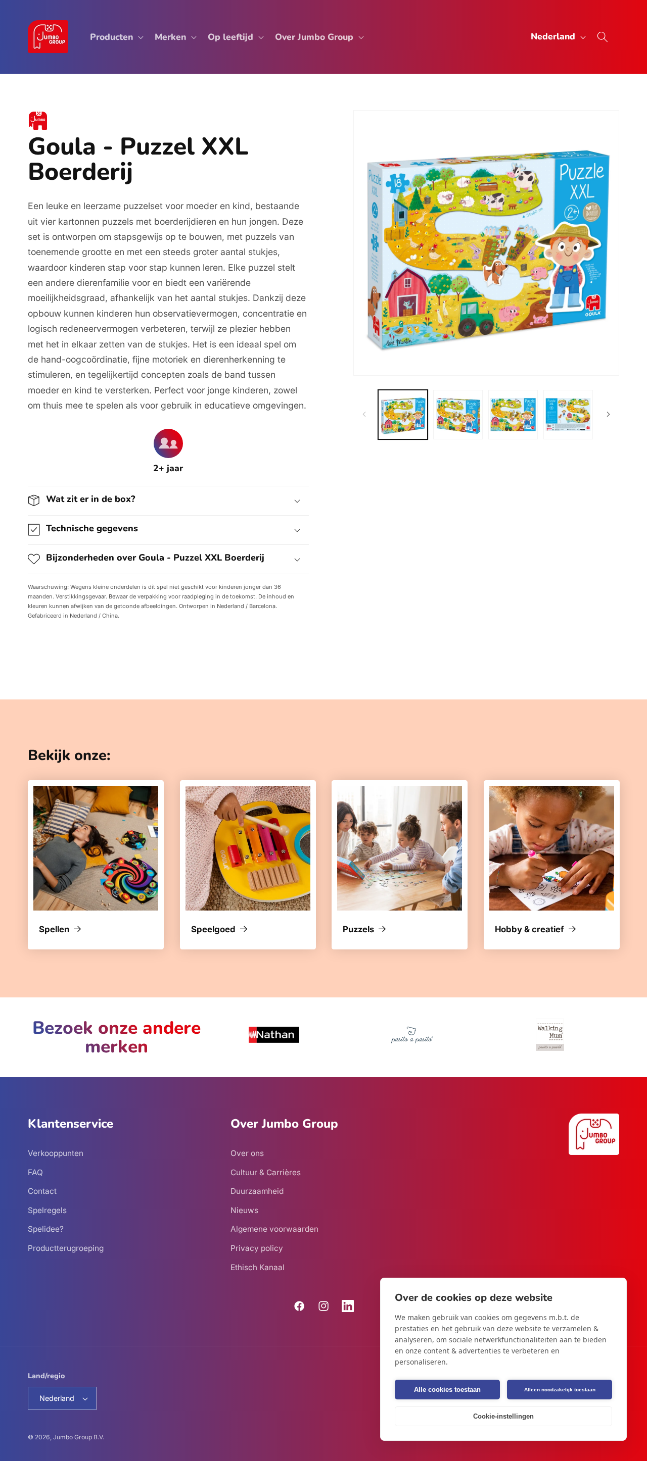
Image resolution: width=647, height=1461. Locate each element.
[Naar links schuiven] (364, 415)
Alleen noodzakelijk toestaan (559, 1389)
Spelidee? (46, 1229)
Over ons (247, 1153)
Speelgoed (213, 929)
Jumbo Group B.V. (78, 1437)
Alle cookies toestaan (447, 1389)
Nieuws (244, 1210)
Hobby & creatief (529, 929)
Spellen (54, 929)
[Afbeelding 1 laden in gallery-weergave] (403, 414)
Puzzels (358, 929)
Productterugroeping (66, 1248)
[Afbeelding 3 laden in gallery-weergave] (513, 414)
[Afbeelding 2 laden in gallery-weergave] (458, 414)
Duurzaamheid (257, 1191)
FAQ (35, 1172)
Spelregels (47, 1210)
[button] (115, 36)
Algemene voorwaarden (274, 1229)
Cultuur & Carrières (265, 1172)
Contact (42, 1191)
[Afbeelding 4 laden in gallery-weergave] (568, 414)
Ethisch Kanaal (257, 1267)
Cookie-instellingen (503, 1416)
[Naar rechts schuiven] (608, 415)
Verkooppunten (55, 1153)
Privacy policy (256, 1248)
